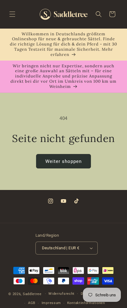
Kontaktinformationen (86, 303)
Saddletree (32, 294)
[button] (12, 14)
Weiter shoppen (63, 161)
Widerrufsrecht (61, 294)
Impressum (51, 303)
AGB (31, 303)
